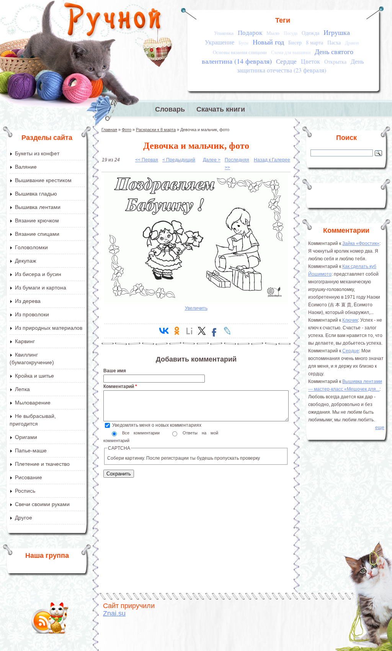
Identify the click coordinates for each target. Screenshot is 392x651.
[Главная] (113, 21)
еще (379, 427)
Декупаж (25, 261)
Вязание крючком (37, 220)
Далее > (211, 160)
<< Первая (146, 160)
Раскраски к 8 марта (156, 129)
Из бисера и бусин (38, 274)
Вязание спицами (37, 234)
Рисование (28, 477)
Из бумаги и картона (40, 287)
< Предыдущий (178, 160)
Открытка (335, 61)
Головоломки (31, 247)
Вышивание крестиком (43, 180)
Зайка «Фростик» (360, 243)
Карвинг (25, 341)
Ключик (350, 320)
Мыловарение (33, 402)
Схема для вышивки (290, 52)
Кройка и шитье (34, 376)
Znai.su (114, 613)
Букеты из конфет (37, 153)
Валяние (26, 167)
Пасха (334, 42)
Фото (126, 129)
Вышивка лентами (37, 207)
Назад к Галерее (272, 160)
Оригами (26, 437)
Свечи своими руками (42, 504)
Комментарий (120, 386)
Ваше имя (114, 370)
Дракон (352, 43)
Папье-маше (31, 450)
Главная (109, 129)
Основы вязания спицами (240, 52)
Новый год (268, 41)
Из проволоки (32, 314)
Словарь (170, 109)
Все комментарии (143, 433)
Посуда (290, 33)
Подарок (250, 32)
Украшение (219, 42)
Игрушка (336, 32)
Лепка (22, 389)
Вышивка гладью (36, 194)
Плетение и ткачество (42, 464)
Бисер (295, 42)
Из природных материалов (48, 328)
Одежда (310, 32)
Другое (23, 518)
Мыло (272, 33)
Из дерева (28, 301)
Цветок (310, 61)
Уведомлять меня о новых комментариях (156, 425)
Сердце (286, 61)
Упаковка (224, 33)
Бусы (243, 43)
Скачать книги (220, 109)
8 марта (314, 42)
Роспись (25, 491)
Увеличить (196, 308)
